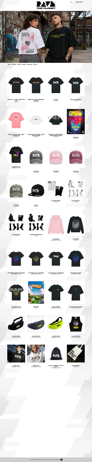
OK (61, 459)
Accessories (29, 64)
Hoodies (24, 64)
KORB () (79, 2)
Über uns (35, 64)
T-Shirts (19, 64)
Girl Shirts (14, 64)
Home (9, 64)
